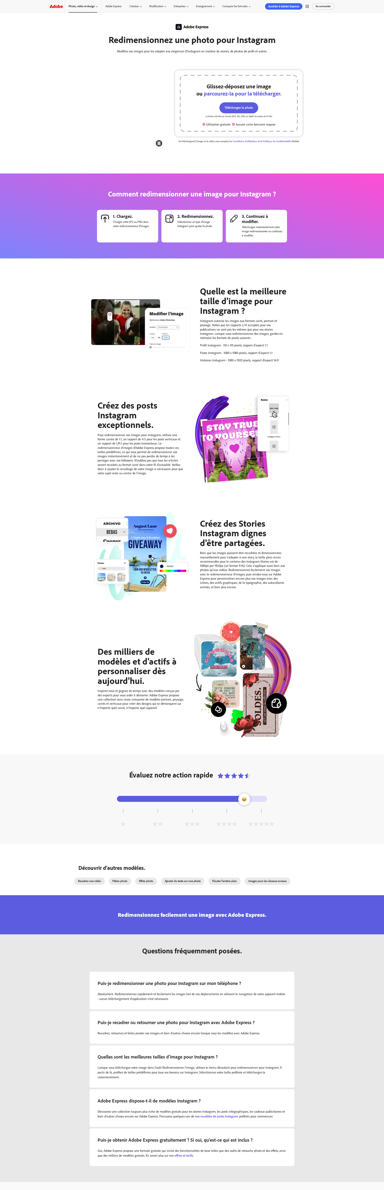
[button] (307, 6)
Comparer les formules (235, 6)
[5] (261, 824)
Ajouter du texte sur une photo (183, 881)
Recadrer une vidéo (89, 881)
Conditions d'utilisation (245, 141)
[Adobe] (56, 6)
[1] (123, 824)
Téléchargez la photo (239, 108)
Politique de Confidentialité (277, 141)
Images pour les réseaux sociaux (267, 881)
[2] (157, 824)
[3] (192, 824)
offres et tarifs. (184, 1155)
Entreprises (180, 6)
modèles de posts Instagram (219, 1116)
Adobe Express (113, 6)
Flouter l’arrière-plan (224, 881)
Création (134, 6)
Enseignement (204, 6)
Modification (156, 6)
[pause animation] (159, 143)
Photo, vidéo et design (82, 6)
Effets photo (146, 881)
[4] (226, 824)
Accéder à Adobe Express (283, 6)
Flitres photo (119, 881)
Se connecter (323, 6)
